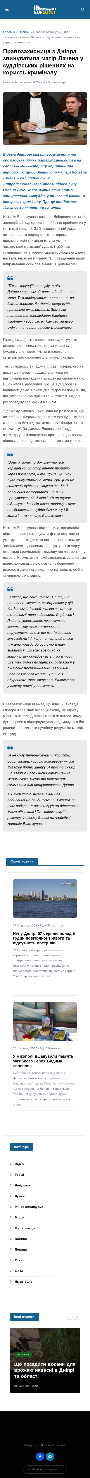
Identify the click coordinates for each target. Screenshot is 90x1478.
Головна (9, 32)
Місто (19, 1217)
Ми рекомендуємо (29, 1207)
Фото (19, 1271)
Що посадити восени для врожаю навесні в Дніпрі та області (45, 1370)
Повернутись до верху (47, 1469)
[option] (45, 1360)
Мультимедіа (25, 1228)
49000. (56, 208)
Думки (20, 1196)
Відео (19, 1164)
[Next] (77, 1316)
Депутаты (22, 1185)
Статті (19, 1260)
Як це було (23, 1282)
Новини (24, 32)
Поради (21, 1249)
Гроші (19, 1175)
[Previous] (69, 1316)
